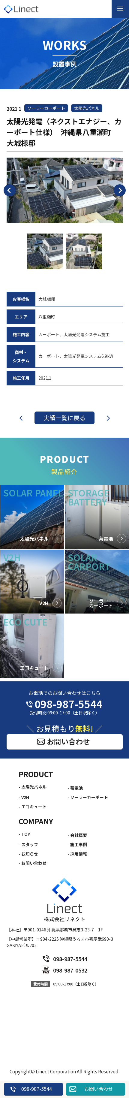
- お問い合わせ (32, 863)
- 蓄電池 (75, 788)
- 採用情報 (77, 854)
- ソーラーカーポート (88, 797)
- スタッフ (28, 844)
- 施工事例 (77, 844)
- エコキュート (32, 806)
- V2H (24, 797)
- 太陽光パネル (32, 787)
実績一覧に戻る (65, 417)
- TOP (24, 834)
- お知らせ (28, 854)
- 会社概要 (77, 835)
